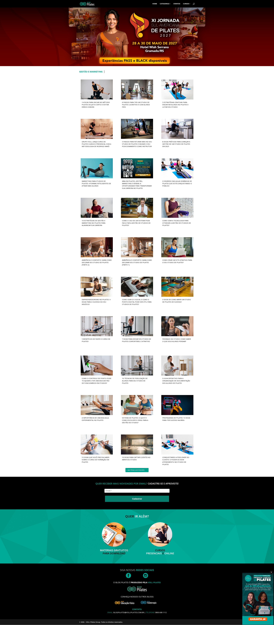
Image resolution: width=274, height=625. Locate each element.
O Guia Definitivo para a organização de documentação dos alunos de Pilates (176, 380)
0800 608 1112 (161, 612)
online (169, 553)
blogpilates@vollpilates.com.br (128, 612)
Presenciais (154, 553)
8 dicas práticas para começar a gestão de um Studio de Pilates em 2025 (176, 144)
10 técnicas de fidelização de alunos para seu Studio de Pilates (134, 380)
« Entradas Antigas (134, 470)
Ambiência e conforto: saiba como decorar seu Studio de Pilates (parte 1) (137, 262)
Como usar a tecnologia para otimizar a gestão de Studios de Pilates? (176, 222)
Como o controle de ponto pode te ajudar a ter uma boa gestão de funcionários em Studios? (96, 380)
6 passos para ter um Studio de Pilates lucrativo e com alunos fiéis (136, 104)
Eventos (176, 4)
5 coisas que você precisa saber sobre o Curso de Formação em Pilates (95, 459)
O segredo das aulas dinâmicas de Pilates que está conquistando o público (177, 183)
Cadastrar (137, 499)
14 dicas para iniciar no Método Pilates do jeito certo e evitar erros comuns (96, 104)
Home (154, 4)
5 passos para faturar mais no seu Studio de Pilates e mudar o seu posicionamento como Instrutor (137, 144)
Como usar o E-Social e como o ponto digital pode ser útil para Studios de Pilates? (136, 301)
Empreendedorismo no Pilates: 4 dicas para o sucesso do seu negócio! (96, 301)
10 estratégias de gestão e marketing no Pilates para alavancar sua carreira (93, 222)
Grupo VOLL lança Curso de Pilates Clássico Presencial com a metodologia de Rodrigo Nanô (96, 144)
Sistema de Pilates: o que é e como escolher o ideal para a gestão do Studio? (135, 420)
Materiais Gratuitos (114, 550)
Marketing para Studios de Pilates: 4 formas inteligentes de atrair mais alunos (96, 183)
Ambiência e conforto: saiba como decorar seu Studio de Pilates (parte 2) (97, 262)
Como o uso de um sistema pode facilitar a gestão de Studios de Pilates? (136, 222)
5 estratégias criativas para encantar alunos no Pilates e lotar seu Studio (175, 104)
